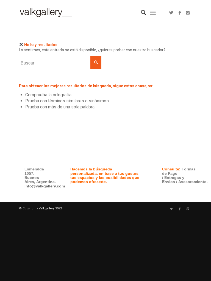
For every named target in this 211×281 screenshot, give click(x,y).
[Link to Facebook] (180, 13)
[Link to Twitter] (171, 13)
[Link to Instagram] (188, 13)
